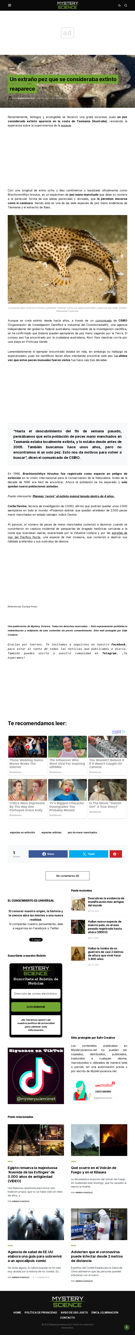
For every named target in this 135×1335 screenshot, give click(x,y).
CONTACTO (67, 1317)
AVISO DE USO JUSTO (74, 1312)
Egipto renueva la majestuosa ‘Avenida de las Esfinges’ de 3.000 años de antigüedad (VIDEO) (32, 1174)
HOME (17, 1312)
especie (66, 125)
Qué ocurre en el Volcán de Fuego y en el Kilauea (93, 1170)
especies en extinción (22, 832)
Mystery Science (40, 626)
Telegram (109, 653)
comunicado (103, 320)
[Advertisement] (67, 158)
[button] (9, 5)
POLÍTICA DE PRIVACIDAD (41, 1312)
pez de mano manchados (82, 832)
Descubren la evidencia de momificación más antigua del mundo (106, 901)
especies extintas (51, 832)
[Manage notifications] (127, 1327)
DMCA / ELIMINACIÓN (104, 1312)
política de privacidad (41, 1023)
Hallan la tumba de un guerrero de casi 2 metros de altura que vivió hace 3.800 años (105, 954)
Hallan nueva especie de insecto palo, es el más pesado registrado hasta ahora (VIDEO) (105, 927)
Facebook (118, 644)
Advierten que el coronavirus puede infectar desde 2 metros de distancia (97, 1256)
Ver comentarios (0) (67, 875)
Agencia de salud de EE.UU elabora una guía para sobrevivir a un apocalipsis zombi (35, 1256)
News (12, 69)
